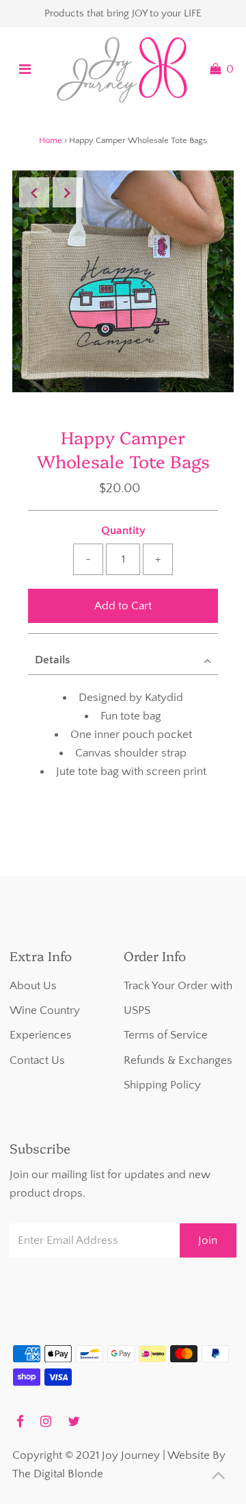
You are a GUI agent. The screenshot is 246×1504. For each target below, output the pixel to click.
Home (50, 140)
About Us (33, 986)
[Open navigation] (25, 69)
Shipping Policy (162, 1085)
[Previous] (34, 192)
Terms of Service (166, 1035)
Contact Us (37, 1060)
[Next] (68, 192)
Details (52, 660)
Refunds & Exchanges (178, 1060)
